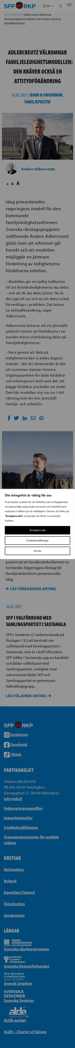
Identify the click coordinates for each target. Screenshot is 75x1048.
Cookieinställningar (38, 540)
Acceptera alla (38, 530)
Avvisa (37, 550)
